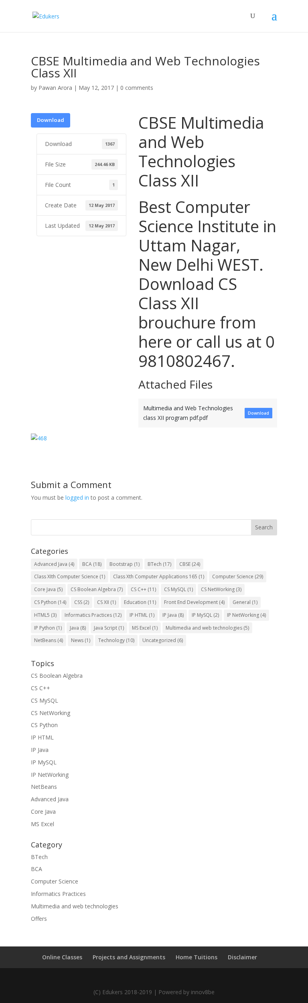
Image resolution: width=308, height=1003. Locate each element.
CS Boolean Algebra (97, 589)
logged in (77, 497)
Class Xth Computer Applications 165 (158, 576)
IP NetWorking (246, 615)
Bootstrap (124, 564)
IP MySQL (205, 615)
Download (50, 120)
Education (140, 602)
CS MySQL (178, 589)
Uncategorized (162, 640)
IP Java (173, 615)
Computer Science (237, 576)
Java (78, 627)
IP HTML (142, 615)
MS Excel (145, 627)
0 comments (136, 87)
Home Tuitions (196, 957)
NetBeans (48, 640)
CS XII (106, 602)
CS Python (50, 602)
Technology (116, 640)
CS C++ (143, 589)
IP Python (48, 627)
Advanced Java (54, 564)
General (245, 602)
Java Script (109, 627)
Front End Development (194, 602)
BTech (159, 564)
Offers (39, 918)
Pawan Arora (55, 87)
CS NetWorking (221, 589)
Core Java (48, 589)
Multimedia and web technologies (207, 627)
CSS (81, 602)
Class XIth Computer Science (69, 576)
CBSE (189, 564)
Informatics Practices (93, 615)
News (80, 640)
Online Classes (62, 957)
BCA (91, 564)
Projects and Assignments (129, 957)
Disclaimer (242, 957)
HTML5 (45, 615)
